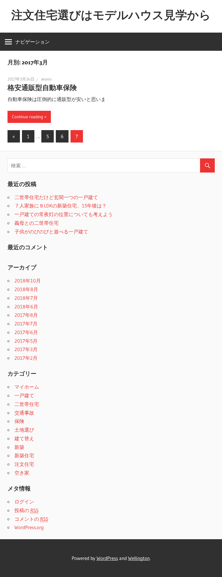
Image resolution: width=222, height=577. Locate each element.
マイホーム (26, 387)
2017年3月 (26, 349)
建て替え (24, 438)
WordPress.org (29, 527)
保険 (19, 421)
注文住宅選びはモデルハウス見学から (111, 15)
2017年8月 (26, 315)
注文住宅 (24, 464)
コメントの (31, 519)
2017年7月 (26, 324)
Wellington (139, 558)
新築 (19, 447)
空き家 (21, 473)
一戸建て (24, 395)
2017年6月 (26, 332)
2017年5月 (26, 341)
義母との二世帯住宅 (36, 223)
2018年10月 (27, 281)
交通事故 (24, 413)
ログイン (24, 502)
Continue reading (27, 116)
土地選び (24, 430)
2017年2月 (26, 358)
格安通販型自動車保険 (42, 87)
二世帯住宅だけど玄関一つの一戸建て (56, 197)
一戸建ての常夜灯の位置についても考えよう (63, 214)
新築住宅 (24, 455)
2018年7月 (26, 298)
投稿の (26, 510)
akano (46, 79)
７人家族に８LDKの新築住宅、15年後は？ (60, 206)
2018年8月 (26, 289)
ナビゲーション (32, 42)
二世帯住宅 (26, 404)
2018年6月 (26, 307)
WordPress (107, 558)
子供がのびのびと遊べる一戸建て (51, 231)
